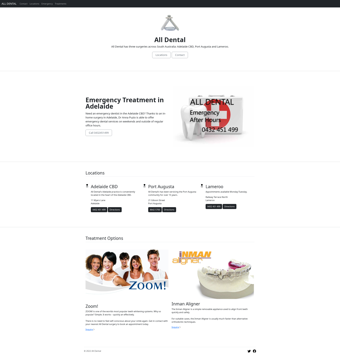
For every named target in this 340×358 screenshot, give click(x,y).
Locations (34, 3)
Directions (115, 209)
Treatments (60, 3)
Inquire (89, 329)
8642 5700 (155, 209)
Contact (23, 3)
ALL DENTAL (9, 3)
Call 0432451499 (99, 133)
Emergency (47, 3)
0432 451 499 (99, 209)
